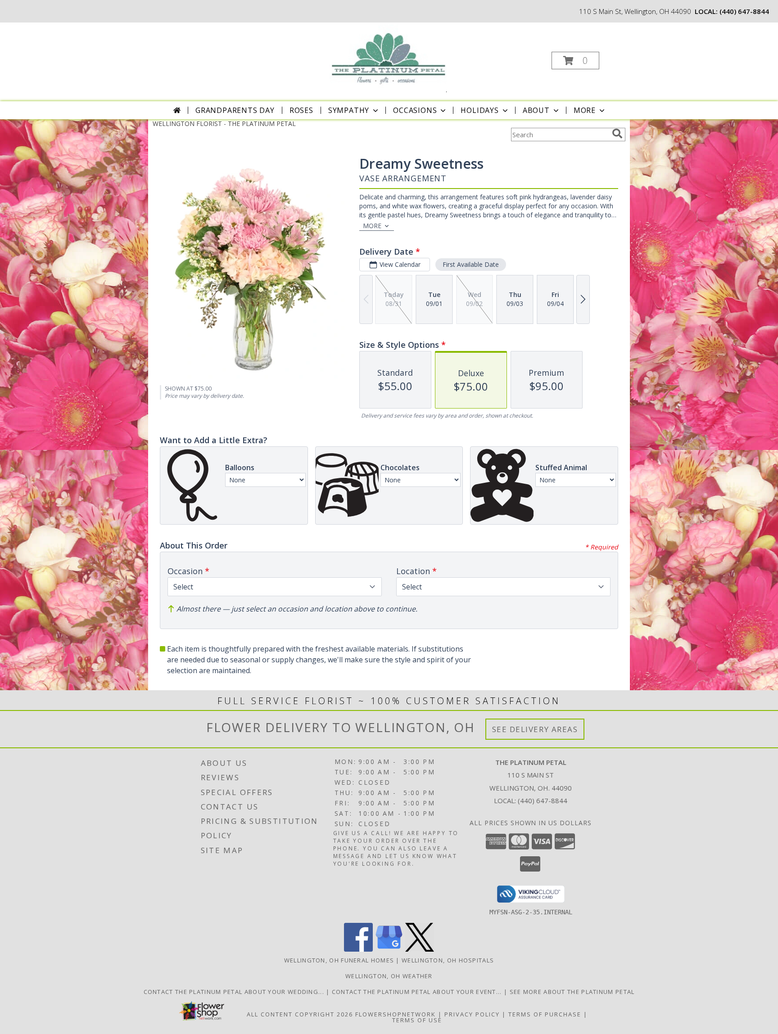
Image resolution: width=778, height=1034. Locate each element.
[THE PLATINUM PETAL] (387, 58)
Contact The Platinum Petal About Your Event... (418, 992)
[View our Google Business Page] (389, 949)
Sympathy (348, 110)
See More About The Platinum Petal (572, 992)
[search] (617, 133)
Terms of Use (417, 1020)
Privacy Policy (472, 1014)
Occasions (415, 110)
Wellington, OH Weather (389, 976)
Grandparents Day (235, 110)
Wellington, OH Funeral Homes (339, 960)
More (585, 110)
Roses (301, 110)
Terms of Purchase (544, 1014)
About (536, 110)
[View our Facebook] (358, 949)
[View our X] (419, 949)
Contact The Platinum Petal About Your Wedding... (235, 992)
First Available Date (471, 264)
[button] (575, 60)
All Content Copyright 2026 (300, 1014)
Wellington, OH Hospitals (448, 960)
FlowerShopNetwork (395, 1014)
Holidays (479, 110)
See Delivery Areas (535, 729)
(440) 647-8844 (744, 11)
